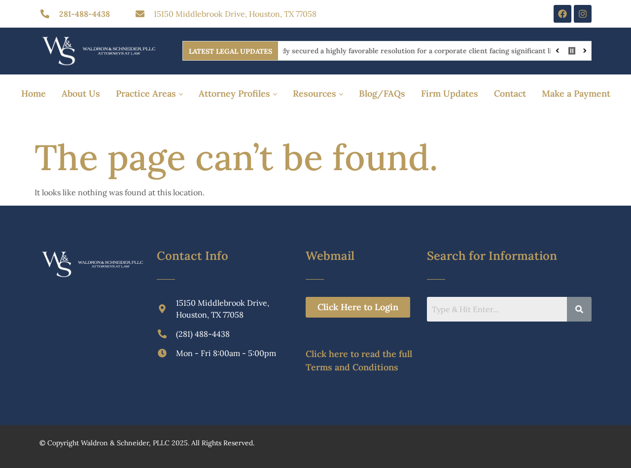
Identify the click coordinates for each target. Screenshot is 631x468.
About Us (81, 93)
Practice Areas (147, 93)
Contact (510, 93)
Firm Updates (449, 93)
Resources (316, 93)
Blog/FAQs (382, 93)
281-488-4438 (84, 14)
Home (33, 93)
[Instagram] (583, 14)
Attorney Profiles (236, 93)
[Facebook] (562, 14)
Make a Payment (576, 93)
